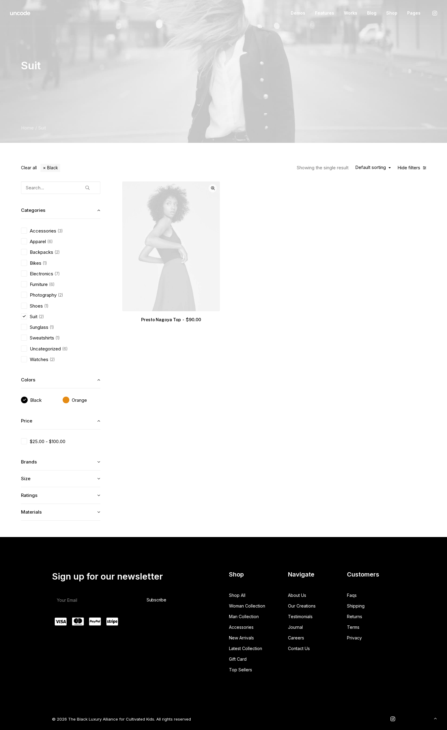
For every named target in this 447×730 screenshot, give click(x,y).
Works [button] (350, 12)
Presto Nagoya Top (171, 319)
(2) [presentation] (57, 252)
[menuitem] (298, 13)
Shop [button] (391, 12)
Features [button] (324, 12)
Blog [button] (371, 12)
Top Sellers (240, 669)
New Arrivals (241, 637)
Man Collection (244, 616)
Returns (354, 616)
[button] (434, 13)
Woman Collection (247, 605)
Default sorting (370, 167)
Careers (296, 637)
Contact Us (299, 648)
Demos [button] (298, 12)
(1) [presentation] (45, 263)
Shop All (237, 595)
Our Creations (302, 605)
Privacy (354, 637)
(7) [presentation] (57, 273)
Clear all (29, 167)
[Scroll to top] (435, 718)
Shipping (356, 605)
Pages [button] (414, 12)
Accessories (241, 627)
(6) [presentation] (50, 241)
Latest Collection (245, 648)
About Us (297, 595)
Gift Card (238, 659)
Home (27, 128)
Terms (353, 627)
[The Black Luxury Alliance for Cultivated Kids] (20, 13)
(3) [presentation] (60, 231)
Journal (295, 627)
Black (52, 167)
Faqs (352, 595)
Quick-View (213, 188)
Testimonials (300, 616)
